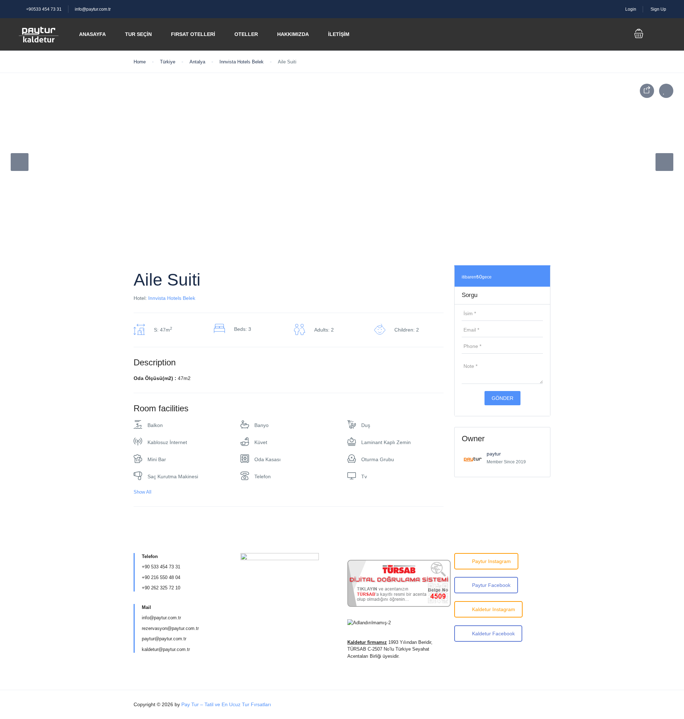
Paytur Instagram (491, 561)
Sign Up (658, 9)
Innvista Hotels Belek (241, 61)
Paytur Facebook (491, 585)
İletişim (338, 34)
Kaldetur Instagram (493, 609)
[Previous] (19, 162)
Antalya (197, 61)
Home (140, 61)
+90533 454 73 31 (44, 9)
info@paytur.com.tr (93, 9)
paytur (494, 454)
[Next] (664, 162)
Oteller (246, 34)
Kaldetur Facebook (493, 633)
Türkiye (167, 61)
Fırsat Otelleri (193, 34)
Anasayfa (92, 34)
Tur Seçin (138, 34)
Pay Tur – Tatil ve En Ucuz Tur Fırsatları (226, 704)
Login (630, 9)
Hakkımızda (293, 34)
